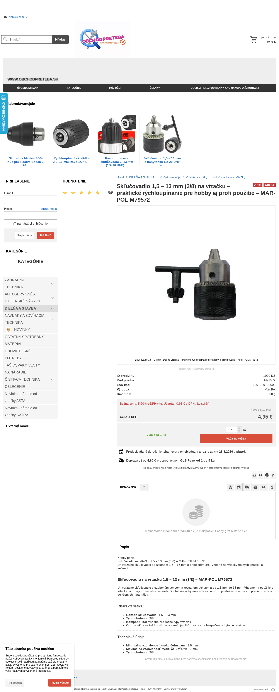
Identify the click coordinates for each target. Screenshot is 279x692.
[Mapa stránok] (273, 689)
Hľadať (60, 39)
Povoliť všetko (60, 682)
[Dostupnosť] (230, 487)
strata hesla (49, 208)
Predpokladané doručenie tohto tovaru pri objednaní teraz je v (186, 451)
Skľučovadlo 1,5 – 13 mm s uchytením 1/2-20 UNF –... (162, 162)
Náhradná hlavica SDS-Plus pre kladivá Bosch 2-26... (26, 162)
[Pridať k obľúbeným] (273, 475)
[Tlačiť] (266, 475)
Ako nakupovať (261, 689)
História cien (128, 487)
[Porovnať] (254, 475)
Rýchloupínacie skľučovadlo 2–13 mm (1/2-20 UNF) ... (116, 162)
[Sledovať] (260, 475)
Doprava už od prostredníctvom (170, 460)
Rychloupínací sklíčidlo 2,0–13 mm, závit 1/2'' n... (71, 160)
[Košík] (262, 39)
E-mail (8, 193)
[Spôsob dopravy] (247, 487)
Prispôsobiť (15, 682)
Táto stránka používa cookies (29, 649)
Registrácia (24, 235)
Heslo (8, 208)
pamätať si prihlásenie (32, 223)
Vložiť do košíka (236, 438)
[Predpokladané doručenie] (239, 487)
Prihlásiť (45, 235)
